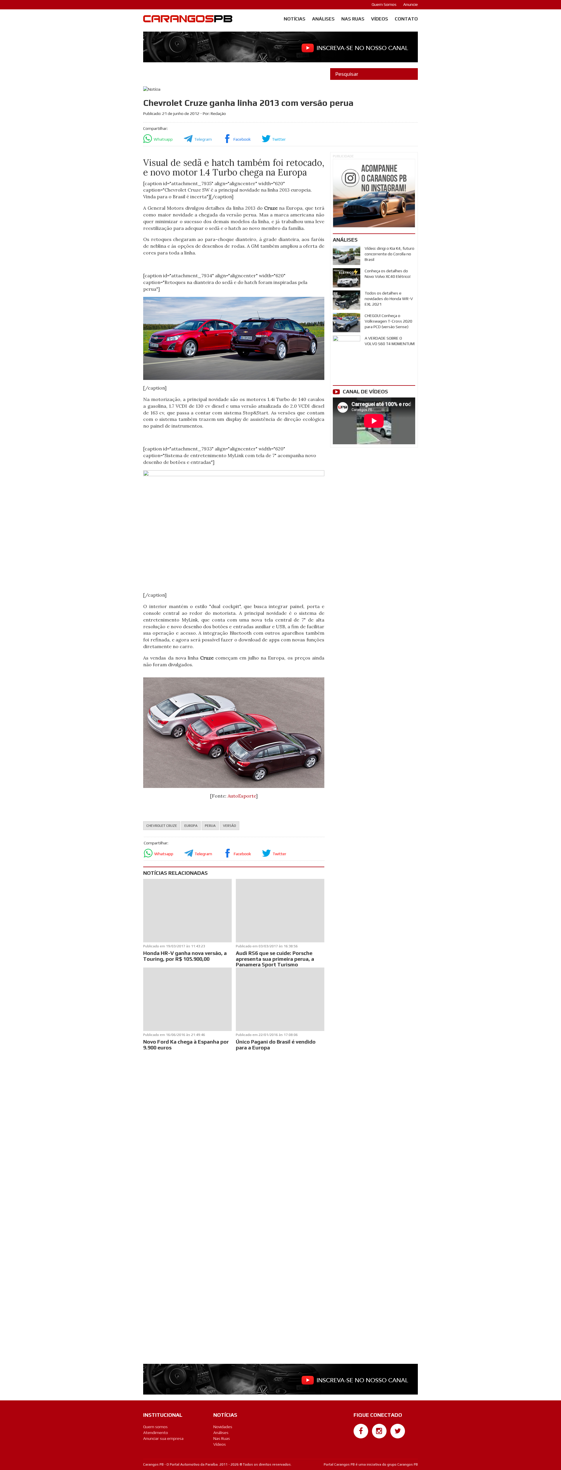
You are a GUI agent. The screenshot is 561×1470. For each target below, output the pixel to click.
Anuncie (410, 4)
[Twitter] (397, 1431)
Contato (406, 19)
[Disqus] (233, 1129)
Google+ (361, 1441)
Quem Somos (384, 4)
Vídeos (379, 19)
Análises (323, 19)
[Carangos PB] (187, 20)
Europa (191, 826)
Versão (229, 826)
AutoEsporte (242, 796)
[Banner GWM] (374, 193)
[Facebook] (361, 1431)
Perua (210, 826)
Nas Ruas (352, 19)
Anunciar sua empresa (163, 1438)
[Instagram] (379, 1431)
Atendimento (155, 1432)
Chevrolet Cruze (161, 826)
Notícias (294, 19)
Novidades (222, 1426)
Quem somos (155, 1426)
